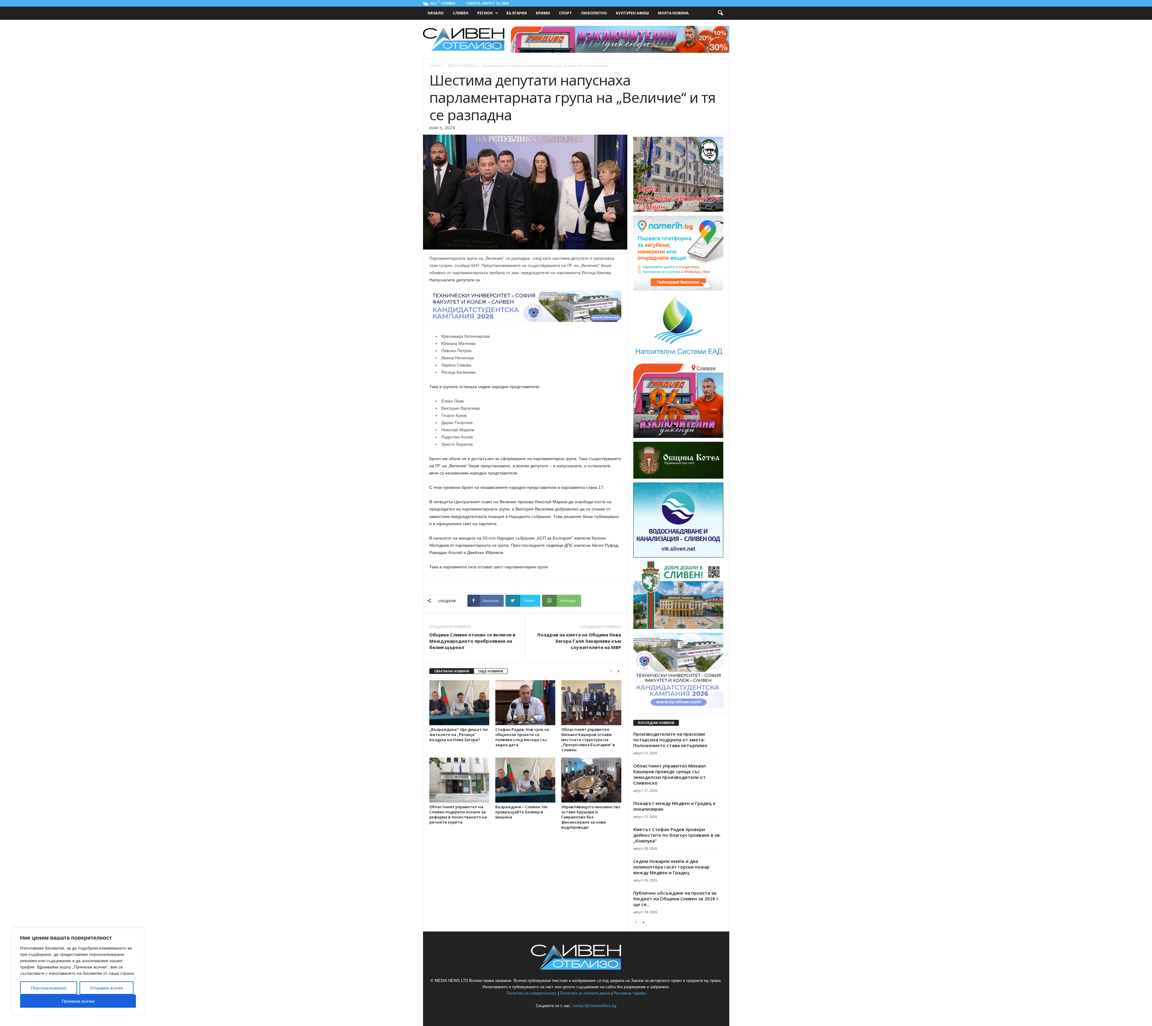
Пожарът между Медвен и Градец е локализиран (674, 806)
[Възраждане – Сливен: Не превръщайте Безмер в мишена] (525, 780)
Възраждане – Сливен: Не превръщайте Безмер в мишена (521, 812)
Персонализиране (49, 988)
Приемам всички (78, 1001)
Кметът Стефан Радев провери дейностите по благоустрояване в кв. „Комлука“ (677, 835)
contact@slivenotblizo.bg (594, 1006)
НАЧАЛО (436, 13)
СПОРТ (565, 13)
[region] (78, 971)
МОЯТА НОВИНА (673, 13)
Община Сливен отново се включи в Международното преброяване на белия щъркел (472, 641)
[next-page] (618, 671)
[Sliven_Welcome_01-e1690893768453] (678, 628)
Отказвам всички (106, 988)
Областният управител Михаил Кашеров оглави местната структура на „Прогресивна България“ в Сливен (588, 739)
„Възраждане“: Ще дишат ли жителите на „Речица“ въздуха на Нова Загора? (458, 734)
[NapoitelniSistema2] (678, 357)
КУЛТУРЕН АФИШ (632, 13)
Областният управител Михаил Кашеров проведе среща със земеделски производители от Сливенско (669, 774)
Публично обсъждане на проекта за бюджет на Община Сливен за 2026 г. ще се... (676, 898)
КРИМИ (543, 13)
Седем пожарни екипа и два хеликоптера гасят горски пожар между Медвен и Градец (671, 866)
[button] (720, 13)
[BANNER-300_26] (678, 706)
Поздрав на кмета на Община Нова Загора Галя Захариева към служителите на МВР (579, 641)
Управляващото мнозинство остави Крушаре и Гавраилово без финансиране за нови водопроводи (590, 817)
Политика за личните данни (585, 993)
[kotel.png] (678, 477)
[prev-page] (611, 671)
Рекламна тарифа (630, 993)
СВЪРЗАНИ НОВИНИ (451, 671)
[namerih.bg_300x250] (678, 289)
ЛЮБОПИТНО (594, 13)
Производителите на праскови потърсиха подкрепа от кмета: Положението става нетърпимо (670, 739)
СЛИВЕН (460, 13)
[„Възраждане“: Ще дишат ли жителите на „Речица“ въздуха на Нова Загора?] (459, 702)
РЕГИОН (485, 13)
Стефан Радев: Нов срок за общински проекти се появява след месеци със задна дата (522, 737)
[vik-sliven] (678, 556)
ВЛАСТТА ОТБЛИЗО (462, 66)
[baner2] (678, 437)
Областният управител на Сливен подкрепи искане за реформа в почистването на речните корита (458, 814)
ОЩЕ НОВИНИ (490, 671)
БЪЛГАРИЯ (516, 13)
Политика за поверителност (531, 993)
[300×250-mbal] (678, 210)
